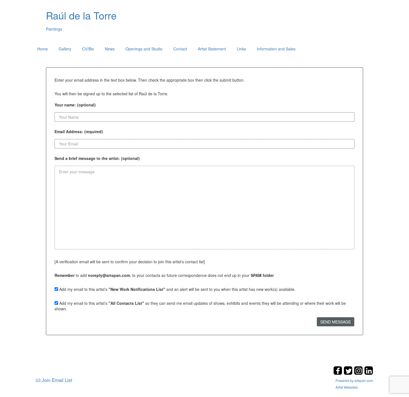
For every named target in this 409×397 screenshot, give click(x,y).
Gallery (65, 49)
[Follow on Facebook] (338, 373)
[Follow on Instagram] (359, 373)
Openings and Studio (143, 49)
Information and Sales (276, 49)
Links (241, 49)
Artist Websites (347, 387)
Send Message (335, 322)
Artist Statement (212, 49)
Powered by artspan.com (354, 380)
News (110, 49)
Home (42, 49)
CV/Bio (88, 49)
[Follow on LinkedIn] (368, 373)
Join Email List (57, 379)
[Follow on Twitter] (349, 373)
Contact (180, 49)
